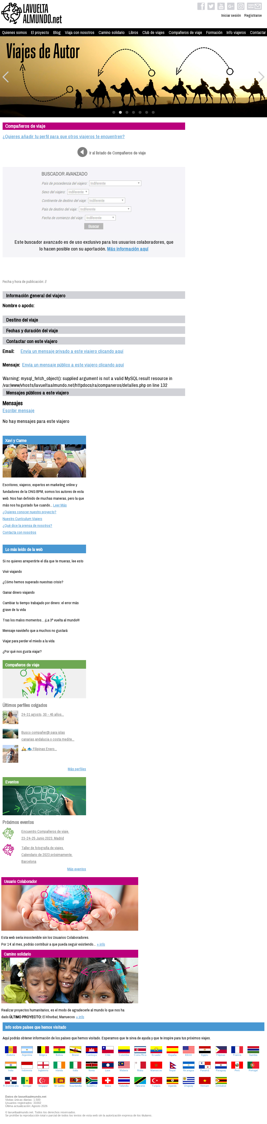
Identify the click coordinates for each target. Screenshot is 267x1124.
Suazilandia (75, 1086)
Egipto (204, 1055)
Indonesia (27, 1070)
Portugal (253, 1070)
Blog (57, 32)
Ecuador (156, 1055)
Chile (108, 1055)
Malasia (124, 1070)
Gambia (253, 1055)
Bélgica (43, 1055)
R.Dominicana (11, 1086)
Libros (133, 32)
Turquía (156, 1086)
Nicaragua (188, 1070)
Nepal (172, 1070)
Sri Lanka (59, 1086)
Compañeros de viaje (185, 32)
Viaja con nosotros (79, 32)
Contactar (258, 32)
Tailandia (124, 1086)
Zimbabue (221, 1086)
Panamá (204, 1070)
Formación (214, 32)
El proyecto (40, 32)
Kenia (92, 1070)
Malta (140, 1070)
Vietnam (204, 1086)
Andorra (11, 1055)
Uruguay (188, 1086)
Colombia (124, 1055)
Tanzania (140, 1086)
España (172, 1055)
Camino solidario (112, 32)
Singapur (43, 1086)
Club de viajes (153, 32)
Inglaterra (43, 1070)
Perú (237, 1070)
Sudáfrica (92, 1086)
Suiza (108, 1086)
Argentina (27, 1055)
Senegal (27, 1086)
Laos (107, 1070)
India (10, 1070)
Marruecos (156, 1070)
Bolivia (59, 1055)
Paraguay (221, 1070)
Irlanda (59, 1070)
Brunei (75, 1055)
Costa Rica (140, 1055)
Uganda (172, 1086)
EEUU (188, 1055)
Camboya (91, 1055)
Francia (237, 1055)
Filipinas (220, 1055)
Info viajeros (236, 32)
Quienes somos (14, 32)
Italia (75, 1070)
